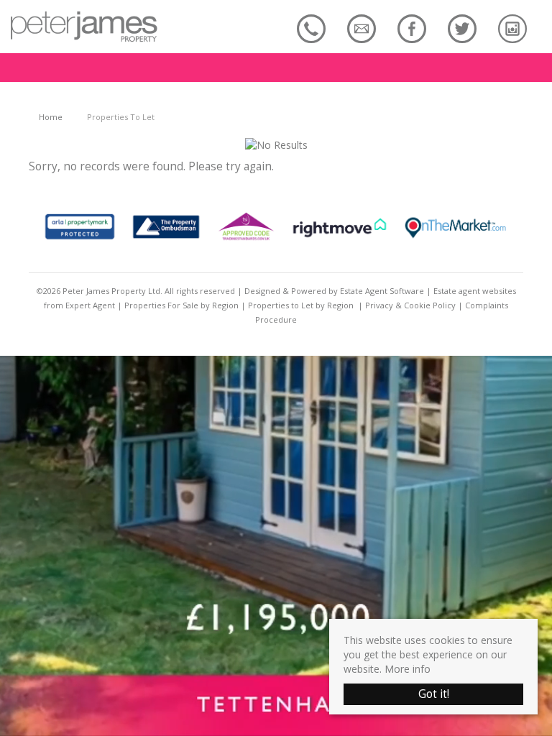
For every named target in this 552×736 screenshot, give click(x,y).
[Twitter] (462, 28)
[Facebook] (411, 28)
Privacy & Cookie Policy (410, 305)
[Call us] (311, 28)
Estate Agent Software (382, 290)
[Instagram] (512, 28)
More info (408, 669)
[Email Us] (361, 28)
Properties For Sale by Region (181, 305)
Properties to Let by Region (301, 305)
